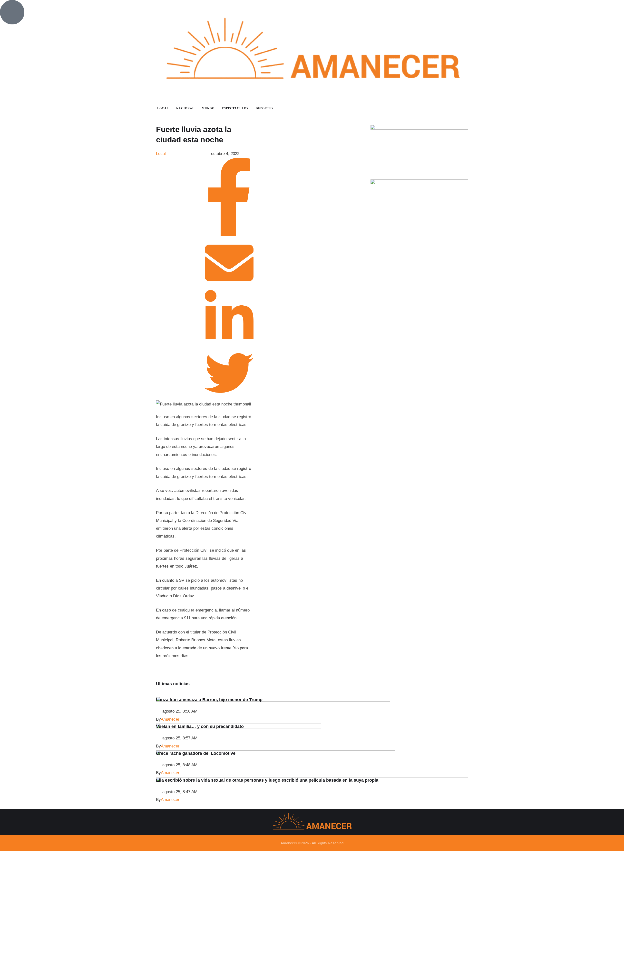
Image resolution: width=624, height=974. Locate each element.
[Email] (229, 286)
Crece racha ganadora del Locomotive (195, 753)
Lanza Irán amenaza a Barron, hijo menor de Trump (209, 699)
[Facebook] (229, 234)
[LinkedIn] (229, 344)
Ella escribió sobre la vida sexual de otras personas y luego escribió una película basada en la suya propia (267, 780)
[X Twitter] (229, 396)
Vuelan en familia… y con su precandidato (200, 726)
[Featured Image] (273, 700)
